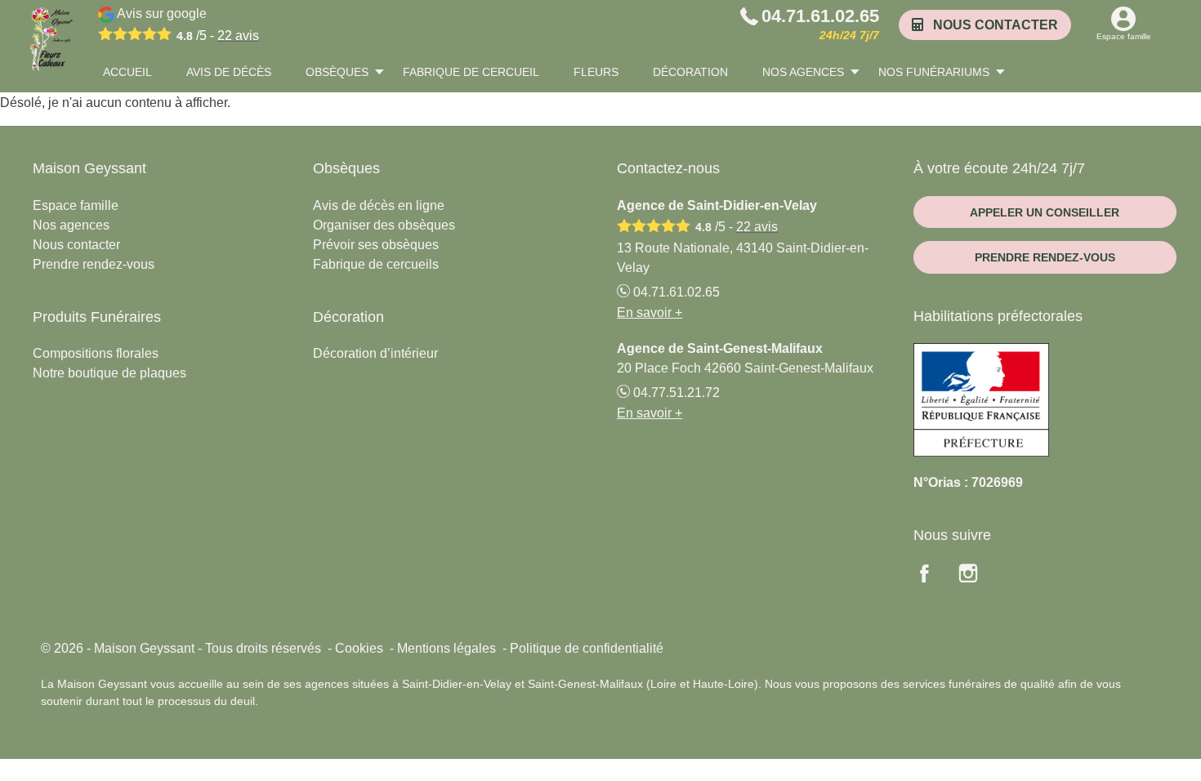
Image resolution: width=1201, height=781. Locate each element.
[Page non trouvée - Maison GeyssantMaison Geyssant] (49, 38)
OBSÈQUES (337, 71)
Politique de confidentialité (586, 648)
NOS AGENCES (803, 71)
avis (238, 35)
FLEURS (596, 71)
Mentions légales (446, 648)
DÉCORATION (690, 71)
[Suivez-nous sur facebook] (933, 575)
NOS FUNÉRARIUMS (933, 71)
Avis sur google (186, 24)
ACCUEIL (127, 71)
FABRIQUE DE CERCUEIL (471, 71)
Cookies (359, 648)
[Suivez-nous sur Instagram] (978, 575)
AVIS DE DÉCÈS (228, 71)
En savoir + (649, 312)
